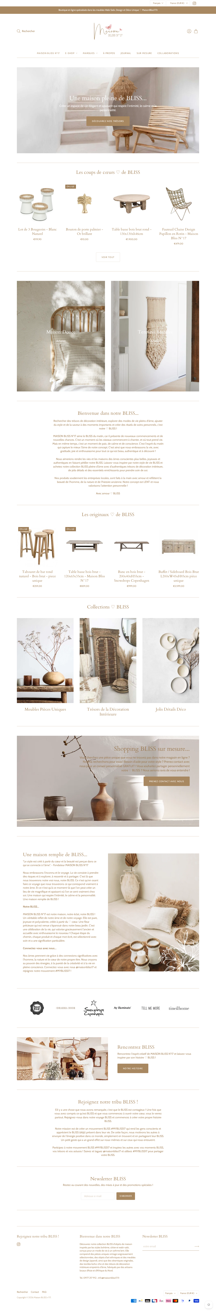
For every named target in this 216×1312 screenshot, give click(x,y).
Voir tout (108, 257)
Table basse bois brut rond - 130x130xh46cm (132, 231)
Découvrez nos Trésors (108, 121)
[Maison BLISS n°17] (108, 31)
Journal (126, 53)
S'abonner (126, 1196)
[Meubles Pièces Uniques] (45, 660)
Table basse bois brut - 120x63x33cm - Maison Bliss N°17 (84, 576)
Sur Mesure (144, 53)
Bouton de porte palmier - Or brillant (84, 231)
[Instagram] (194, 4)
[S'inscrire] (197, 1246)
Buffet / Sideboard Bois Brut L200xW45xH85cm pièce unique (178, 576)
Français (156, 3)
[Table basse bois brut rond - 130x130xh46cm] (131, 203)
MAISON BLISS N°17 (48, 53)
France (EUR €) (177, 3)
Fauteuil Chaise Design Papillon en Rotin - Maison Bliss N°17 (178, 233)
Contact (35, 1291)
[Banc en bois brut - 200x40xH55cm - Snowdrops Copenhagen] (131, 546)
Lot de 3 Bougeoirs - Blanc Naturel (37, 231)
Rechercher (22, 1291)
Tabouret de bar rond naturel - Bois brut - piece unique (37, 576)
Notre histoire (133, 1068)
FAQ (44, 1291)
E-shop (69, 53)
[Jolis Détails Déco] (170, 660)
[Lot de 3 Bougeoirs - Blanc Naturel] (37, 203)
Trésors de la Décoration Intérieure (108, 712)
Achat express (37, 219)
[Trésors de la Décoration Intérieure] (108, 660)
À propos (109, 53)
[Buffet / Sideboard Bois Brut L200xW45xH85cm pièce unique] (178, 546)
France (187, 1293)
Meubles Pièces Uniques (45, 709)
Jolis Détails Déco (171, 709)
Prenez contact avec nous (166, 781)
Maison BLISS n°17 (42, 1297)
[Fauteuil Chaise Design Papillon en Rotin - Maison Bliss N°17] (178, 203)
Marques (89, 53)
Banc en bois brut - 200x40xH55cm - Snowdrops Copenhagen (131, 576)
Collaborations (168, 53)
